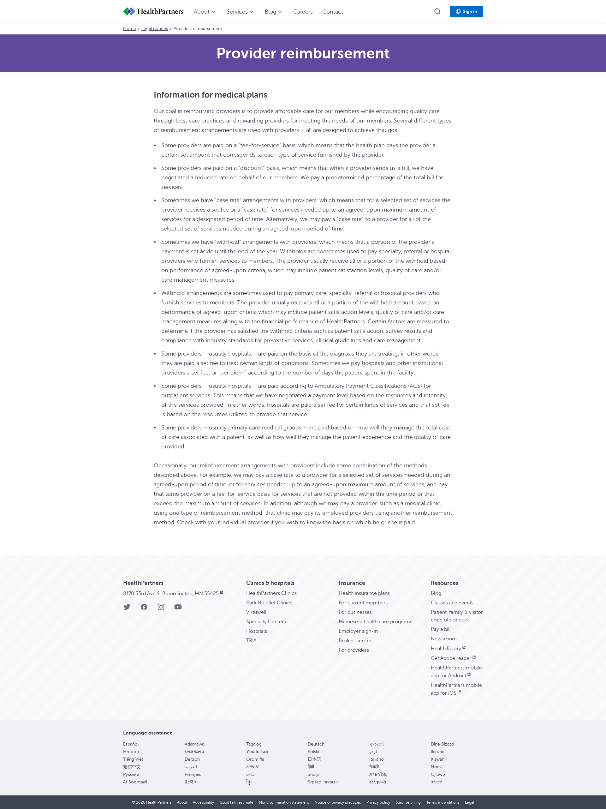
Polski (313, 751)
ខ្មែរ (249, 782)
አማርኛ (252, 766)
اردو (373, 751)
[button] (437, 11)
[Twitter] (127, 609)
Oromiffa (255, 759)
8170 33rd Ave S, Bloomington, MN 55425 (171, 593)
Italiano (376, 759)
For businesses (355, 612)
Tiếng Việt (133, 759)
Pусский (131, 774)
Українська (257, 751)
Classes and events (452, 603)
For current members (363, 603)
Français (193, 774)
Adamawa (194, 744)
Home (129, 28)
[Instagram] (161, 609)
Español (131, 744)
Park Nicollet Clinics (269, 603)
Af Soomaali (135, 782)
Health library (446, 648)
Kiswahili (439, 759)
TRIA (251, 641)
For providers (354, 650)
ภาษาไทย (378, 774)
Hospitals (256, 631)
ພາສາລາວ (194, 751)
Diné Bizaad (442, 744)
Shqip (313, 774)
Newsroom (444, 639)
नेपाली (374, 766)
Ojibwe (438, 774)
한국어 (191, 782)
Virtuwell (256, 612)
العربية (191, 766)
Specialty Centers (266, 622)
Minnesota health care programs (375, 622)
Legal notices (154, 28)
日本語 (314, 759)
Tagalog (254, 744)
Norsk (437, 766)
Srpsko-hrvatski (323, 782)
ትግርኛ (436, 782)
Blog (436, 593)
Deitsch (192, 759)
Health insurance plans (364, 593)
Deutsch (316, 744)
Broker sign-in (355, 641)
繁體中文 (132, 766)
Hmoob (131, 751)
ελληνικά (377, 782)
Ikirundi (438, 751)
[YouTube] (178, 609)
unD (250, 774)
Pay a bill (441, 629)
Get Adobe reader (451, 658)
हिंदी (311, 766)
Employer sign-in (358, 631)
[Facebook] (144, 609)
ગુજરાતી (376, 744)
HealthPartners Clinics (271, 593)
